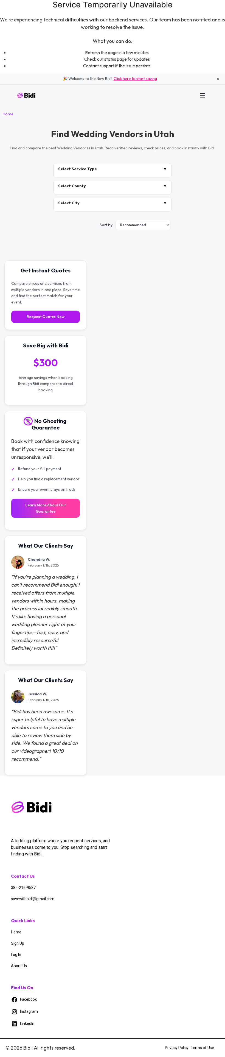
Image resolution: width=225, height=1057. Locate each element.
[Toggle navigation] (202, 95)
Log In (16, 954)
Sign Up (17, 943)
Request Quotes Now (46, 316)
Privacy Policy (177, 1047)
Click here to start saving (135, 78)
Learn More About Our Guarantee (45, 508)
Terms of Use (202, 1047)
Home (8, 113)
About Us (19, 966)
